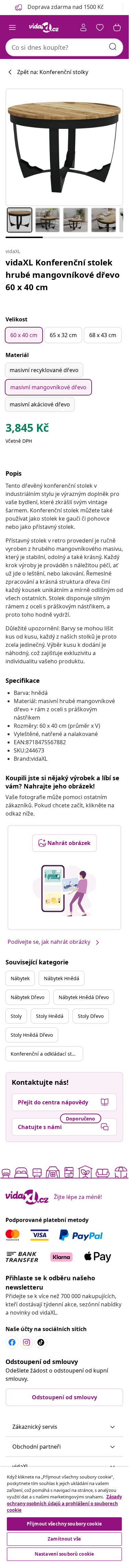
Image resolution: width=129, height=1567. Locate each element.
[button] (64, 1427)
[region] (64, 1515)
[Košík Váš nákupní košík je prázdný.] (117, 27)
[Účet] (83, 27)
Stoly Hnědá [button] (49, 1016)
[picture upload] (64, 890)
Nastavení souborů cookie (64, 1554)
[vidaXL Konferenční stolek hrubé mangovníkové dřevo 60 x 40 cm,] (64, 147)
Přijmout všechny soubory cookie (64, 1524)
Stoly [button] (16, 1016)
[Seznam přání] (99, 27)
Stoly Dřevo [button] (91, 1016)
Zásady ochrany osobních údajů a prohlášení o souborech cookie (64, 1503)
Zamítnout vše (64, 1539)
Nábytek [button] (20, 978)
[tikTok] (40, 1342)
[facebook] (12, 1342)
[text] (27, 429)
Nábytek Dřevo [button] (27, 997)
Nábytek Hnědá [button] (61, 978)
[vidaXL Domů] (44, 27)
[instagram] (26, 1342)
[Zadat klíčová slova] (112, 46)
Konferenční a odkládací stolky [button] (46, 1053)
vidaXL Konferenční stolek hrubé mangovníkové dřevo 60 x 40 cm (62, 275)
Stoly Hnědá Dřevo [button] (32, 1035)
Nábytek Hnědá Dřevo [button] (84, 997)
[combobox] (64, 47)
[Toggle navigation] (12, 27)
